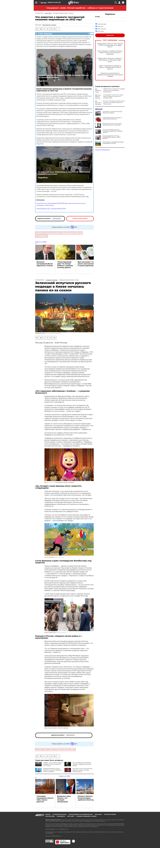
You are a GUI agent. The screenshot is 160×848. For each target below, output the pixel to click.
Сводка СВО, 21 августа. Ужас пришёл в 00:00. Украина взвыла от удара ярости (110, 45)
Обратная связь (50, 816)
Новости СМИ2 (41, 242)
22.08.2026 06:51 (39, 280)
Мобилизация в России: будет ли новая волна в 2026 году (112, 118)
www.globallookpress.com (53, 333)
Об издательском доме (59, 814)
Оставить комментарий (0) (80, 218)
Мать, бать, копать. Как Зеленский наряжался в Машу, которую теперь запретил (82, 770)
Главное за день (101, 24)
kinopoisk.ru (51, 482)
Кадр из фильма (59, 557)
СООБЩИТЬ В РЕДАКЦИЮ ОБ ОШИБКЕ (86, 816)
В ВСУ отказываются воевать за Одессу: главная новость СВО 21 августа (110, 67)
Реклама (47, 814)
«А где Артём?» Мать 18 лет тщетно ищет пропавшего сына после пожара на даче (113, 96)
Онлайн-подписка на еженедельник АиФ (81, 814)
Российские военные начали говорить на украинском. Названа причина (112, 131)
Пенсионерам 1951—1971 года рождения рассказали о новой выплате (111, 137)
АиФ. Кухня (100, 31)
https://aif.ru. (50, 833)
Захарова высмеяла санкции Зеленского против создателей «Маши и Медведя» (52, 770)
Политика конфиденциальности (53, 836)
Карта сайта (70, 816)
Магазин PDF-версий (110, 814)
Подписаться (110, 35)
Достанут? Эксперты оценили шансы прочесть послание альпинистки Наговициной (114, 102)
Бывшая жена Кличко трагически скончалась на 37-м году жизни (112, 124)
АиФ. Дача (100, 26)
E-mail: (97, 16)
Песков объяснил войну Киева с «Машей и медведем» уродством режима (81, 764)
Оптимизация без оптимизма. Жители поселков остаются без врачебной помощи (63, 76)
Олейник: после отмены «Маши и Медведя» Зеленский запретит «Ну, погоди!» (52, 764)
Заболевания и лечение (49, 25)
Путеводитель (61, 816)
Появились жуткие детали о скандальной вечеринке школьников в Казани (110, 74)
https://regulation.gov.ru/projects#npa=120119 (51, 208)
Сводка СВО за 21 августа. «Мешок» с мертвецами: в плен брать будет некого (110, 60)
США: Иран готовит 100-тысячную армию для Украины (112, 112)
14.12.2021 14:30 (39, 13)
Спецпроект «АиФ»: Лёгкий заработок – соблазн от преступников (80, 8)
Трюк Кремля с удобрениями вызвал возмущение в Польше (113, 142)
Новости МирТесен (102, 150)
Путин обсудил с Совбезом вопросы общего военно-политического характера (110, 52)
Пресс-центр (98, 814)
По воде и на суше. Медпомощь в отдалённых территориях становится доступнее (64, 173)
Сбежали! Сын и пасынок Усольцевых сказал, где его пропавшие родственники (114, 90)
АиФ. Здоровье (101, 29)
